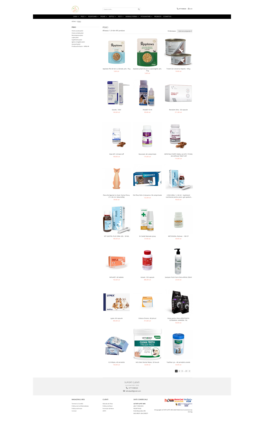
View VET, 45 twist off (116, 154)
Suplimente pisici (77, 40)
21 (186, 371)
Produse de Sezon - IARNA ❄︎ (80, 46)
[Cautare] (139, 9)
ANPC (104, 411)
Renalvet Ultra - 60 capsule (178, 110)
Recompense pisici (77, 35)
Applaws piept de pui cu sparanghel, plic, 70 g (147, 70)
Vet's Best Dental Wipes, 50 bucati (147, 362)
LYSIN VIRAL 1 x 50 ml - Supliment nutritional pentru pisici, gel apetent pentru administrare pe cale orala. (178, 196)
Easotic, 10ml (116, 110)
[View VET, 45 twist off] (116, 136)
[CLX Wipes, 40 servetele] (116, 344)
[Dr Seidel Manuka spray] (147, 219)
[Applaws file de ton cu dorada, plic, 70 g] (116, 52)
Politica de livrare (77, 408)
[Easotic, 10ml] (116, 93)
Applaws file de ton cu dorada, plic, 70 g (116, 69)
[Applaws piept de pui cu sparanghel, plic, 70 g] (147, 52)
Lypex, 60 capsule (116, 318)
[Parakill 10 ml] (147, 93)
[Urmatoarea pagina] (189, 371)
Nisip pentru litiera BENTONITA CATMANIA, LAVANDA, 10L (178, 319)
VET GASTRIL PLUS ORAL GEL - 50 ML (116, 236)
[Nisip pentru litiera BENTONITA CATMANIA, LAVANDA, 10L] (178, 301)
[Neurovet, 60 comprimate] (147, 136)
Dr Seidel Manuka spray (147, 236)
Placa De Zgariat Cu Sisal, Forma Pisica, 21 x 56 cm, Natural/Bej (116, 196)
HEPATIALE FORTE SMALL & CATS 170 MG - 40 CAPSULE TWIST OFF (178, 155)
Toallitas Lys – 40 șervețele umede (178, 362)
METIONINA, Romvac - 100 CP (178, 236)
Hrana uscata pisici (77, 31)
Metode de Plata (108, 404)
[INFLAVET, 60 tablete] (116, 260)
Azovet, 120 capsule (147, 277)
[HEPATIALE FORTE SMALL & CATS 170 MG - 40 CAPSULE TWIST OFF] (178, 136)
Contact (74, 411)
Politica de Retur (108, 406)
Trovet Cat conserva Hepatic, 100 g (178, 69)
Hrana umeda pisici (77, 33)
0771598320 (133, 388)
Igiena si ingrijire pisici (78, 42)
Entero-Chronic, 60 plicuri (147, 318)
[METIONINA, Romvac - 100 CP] (178, 219)
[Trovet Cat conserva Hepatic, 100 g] (178, 52)
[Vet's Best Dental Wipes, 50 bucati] (147, 344)
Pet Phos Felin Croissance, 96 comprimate (147, 195)
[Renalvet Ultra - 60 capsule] (178, 93)
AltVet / (74, 21)
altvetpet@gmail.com (133, 391)
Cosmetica (167, 16)
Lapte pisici (75, 37)
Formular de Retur (108, 408)
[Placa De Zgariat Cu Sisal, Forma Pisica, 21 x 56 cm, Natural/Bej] (116, 178)
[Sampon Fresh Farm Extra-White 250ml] (178, 260)
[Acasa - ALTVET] (82, 9)
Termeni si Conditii (77, 404)
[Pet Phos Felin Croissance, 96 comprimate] (147, 178)
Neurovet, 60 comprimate (147, 154)
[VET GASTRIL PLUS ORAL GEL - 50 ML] (116, 219)
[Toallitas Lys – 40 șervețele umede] (178, 344)
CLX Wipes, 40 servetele (116, 362)
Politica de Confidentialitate (80, 406)
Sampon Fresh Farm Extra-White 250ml (178, 277)
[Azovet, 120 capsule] (147, 260)
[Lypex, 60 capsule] (116, 301)
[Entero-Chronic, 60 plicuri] (147, 302)
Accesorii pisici (76, 44)
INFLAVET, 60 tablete (116, 277)
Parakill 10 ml (147, 110)
